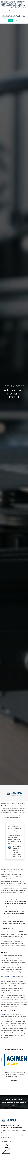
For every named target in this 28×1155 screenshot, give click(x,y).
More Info (14, 1080)
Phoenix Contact (5, 1014)
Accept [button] (11, 20)
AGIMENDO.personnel (6, 805)
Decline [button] (17, 20)
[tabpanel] (13, 841)
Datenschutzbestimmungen (6, 12)
